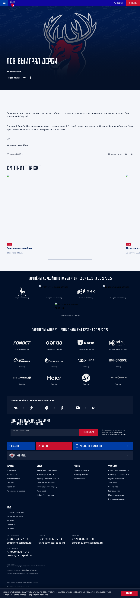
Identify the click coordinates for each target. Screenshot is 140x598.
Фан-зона (112, 465)
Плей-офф (41, 491)
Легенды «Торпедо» (15, 516)
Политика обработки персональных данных (22, 582)
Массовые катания (116, 495)
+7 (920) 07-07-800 (83, 538)
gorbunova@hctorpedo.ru (87, 542)
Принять (129, 593)
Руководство (12, 474)
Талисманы (113, 483)
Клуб (9, 507)
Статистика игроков (46, 483)
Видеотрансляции (82, 474)
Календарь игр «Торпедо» (48, 487)
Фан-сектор (113, 487)
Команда (10, 465)
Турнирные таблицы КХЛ (48, 479)
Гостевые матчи (115, 491)
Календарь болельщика (118, 474)
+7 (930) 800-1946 (18, 551)
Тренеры (10, 483)
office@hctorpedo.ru (19, 542)
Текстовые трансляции (47, 470)
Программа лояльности (118, 470)
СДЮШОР (11, 524)
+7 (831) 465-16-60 (18, 538)
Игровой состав (13, 479)
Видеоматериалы (81, 470)
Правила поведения (117, 499)
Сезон (39, 465)
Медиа (77, 465)
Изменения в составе (16, 491)
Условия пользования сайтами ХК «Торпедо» (22, 573)
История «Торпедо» (15, 512)
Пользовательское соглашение (18, 587)
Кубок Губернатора (45, 495)
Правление (11, 470)
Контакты (11, 529)
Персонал (11, 487)
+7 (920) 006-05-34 (50, 538)
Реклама (10, 520)
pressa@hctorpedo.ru (20, 555)
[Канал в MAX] (93, 408)
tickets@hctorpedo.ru (52, 542)
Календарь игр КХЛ (45, 474)
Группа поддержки (116, 479)
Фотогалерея (79, 479)
